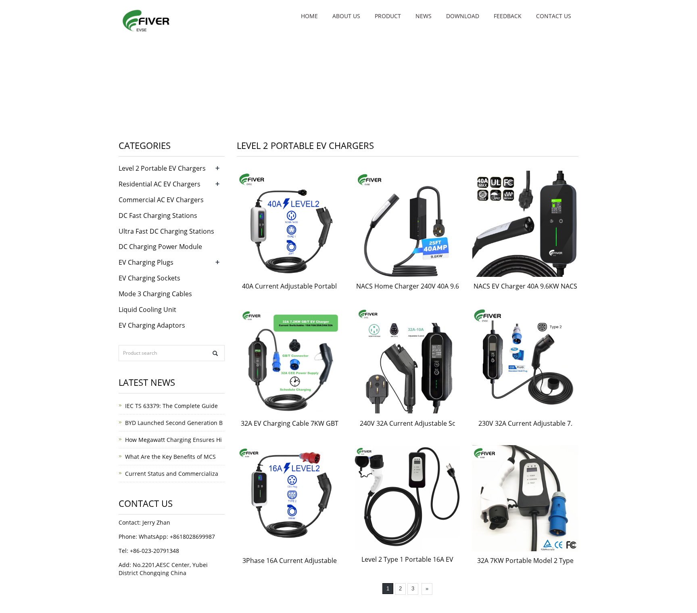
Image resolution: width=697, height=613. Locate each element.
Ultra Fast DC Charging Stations (166, 231)
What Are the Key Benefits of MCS (170, 456)
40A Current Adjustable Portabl (289, 286)
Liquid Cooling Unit (147, 309)
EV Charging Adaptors (152, 325)
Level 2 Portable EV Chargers (162, 168)
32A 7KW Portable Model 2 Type (525, 560)
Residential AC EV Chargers (159, 184)
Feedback (508, 16)
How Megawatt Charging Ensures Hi (173, 440)
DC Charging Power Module (160, 246)
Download (462, 16)
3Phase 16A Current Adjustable (289, 560)
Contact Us (553, 16)
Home (309, 16)
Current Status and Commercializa (171, 473)
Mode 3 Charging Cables (155, 293)
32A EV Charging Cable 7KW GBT (289, 423)
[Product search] (215, 353)
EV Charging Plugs (146, 262)
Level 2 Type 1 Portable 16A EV (407, 559)
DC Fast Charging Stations (158, 215)
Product (388, 16)
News (423, 16)
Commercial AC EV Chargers (161, 199)
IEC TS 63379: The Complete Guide (171, 406)
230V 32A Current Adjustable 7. (525, 423)
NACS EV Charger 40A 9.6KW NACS (525, 286)
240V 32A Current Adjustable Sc (407, 423)
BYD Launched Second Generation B (174, 423)
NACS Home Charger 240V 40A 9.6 (407, 286)
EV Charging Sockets (149, 278)
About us (346, 16)
